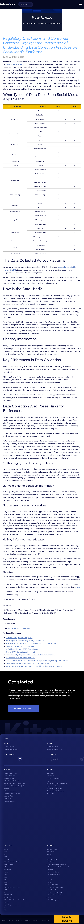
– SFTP (49, 897)
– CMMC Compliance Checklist (56, 864)
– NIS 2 (49, 879)
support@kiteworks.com (54, 749)
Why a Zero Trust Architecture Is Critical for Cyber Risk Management (35, 666)
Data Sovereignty (9, 864)
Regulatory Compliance (11, 905)
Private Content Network (16, 64)
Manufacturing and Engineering (57, 783)
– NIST (49, 882)
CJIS (5, 852)
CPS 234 (6, 859)
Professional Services (54, 788)
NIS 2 (5, 892)
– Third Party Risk (53, 900)
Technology (50, 793)
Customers (50, 854)
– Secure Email (52, 889)
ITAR (5, 889)
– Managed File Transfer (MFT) (14, 786)
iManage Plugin (9, 796)
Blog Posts (50, 862)
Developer (50, 857)
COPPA (5, 857)
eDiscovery (7, 869)
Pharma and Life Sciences (55, 791)
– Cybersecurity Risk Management (58, 867)
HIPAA (5, 882)
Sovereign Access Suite (12, 793)
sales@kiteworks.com (10, 749)
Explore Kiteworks (66, 919)
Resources (19, 920)
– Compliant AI (9, 778)
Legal (48, 781)
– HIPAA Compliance (53, 874)
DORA (5, 867)
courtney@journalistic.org (19, 628)
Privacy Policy (45, 920)
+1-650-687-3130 (9, 747)
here (78, 587)
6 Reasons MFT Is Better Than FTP (20, 657)
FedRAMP (6, 872)
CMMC (5, 854)
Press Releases (52, 859)
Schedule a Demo (23, 708)
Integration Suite (10, 791)
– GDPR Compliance (53, 872)
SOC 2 (5, 907)
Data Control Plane (10, 773)
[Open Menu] (80, 3)
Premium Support (9, 801)
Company (35, 920)
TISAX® (6, 910)
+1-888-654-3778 (52, 747)
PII (53, 452)
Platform (3, 920)
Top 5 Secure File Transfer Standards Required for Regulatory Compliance (37, 660)
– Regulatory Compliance (55, 887)
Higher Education (52, 786)
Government (50, 773)
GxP (5, 879)
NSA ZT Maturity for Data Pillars (15, 900)
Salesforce (7, 798)
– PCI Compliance (52, 884)
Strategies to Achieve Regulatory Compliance (25, 640)
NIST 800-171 (8, 895)
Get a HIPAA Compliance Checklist (20, 652)
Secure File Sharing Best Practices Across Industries (27, 663)
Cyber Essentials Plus (11, 862)
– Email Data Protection (12, 781)
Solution (11, 920)
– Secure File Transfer (54, 895)
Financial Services (53, 778)
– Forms (6, 788)
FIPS (5, 874)
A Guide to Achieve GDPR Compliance (22, 649)
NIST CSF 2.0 (8, 897)
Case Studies (51, 852)
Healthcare (50, 776)
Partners (27, 920)
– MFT (48, 877)
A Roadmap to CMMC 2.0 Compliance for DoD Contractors (31, 643)
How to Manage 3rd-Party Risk (19, 638)
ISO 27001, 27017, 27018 (12, 887)
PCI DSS (6, 902)
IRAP (5, 884)
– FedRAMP (50, 869)
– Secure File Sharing (54, 892)
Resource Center (52, 849)
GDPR (5, 877)
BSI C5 (6, 849)
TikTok (20, 759)
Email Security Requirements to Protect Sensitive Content (30, 655)
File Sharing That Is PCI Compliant (20, 646)
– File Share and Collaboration (14, 783)
